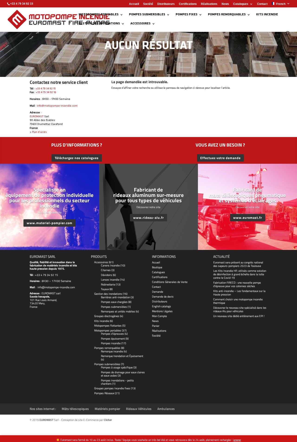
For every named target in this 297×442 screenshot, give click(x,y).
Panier (155, 326)
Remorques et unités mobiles (118, 311)
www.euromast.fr (247, 217)
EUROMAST (37, 116)
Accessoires (140, 23)
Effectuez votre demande (220, 157)
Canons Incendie (110, 265)
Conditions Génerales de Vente (169, 282)
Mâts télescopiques (75, 408)
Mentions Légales (162, 311)
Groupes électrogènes (106, 316)
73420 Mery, (37, 303)
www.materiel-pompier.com (49, 222)
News (225, 4)
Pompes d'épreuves (112, 333)
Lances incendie (110, 279)
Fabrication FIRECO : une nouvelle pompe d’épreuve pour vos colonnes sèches (237, 284)
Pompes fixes (186, 14)
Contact (262, 4)
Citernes (106, 270)
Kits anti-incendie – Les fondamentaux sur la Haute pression (239, 293)
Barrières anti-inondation (115, 297)
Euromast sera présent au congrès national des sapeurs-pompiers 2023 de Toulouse (238, 264)
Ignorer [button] (237, 440)
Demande (157, 291)
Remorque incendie (112, 351)
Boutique (157, 267)
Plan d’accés (39, 132)
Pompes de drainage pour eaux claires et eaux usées (123, 374)
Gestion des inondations (99, 23)
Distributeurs (166, 4)
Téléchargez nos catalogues (77, 157)
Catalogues (240, 4)
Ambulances (166, 408)
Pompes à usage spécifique (117, 367)
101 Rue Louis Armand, (43, 300)
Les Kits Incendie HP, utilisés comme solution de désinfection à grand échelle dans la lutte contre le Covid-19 (239, 274)
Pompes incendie (111, 343)
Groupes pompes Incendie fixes (112, 388)
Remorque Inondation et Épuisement (122, 356)
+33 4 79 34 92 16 (46, 92)
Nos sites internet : (43, 408)
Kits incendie (267, 14)
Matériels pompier (107, 408)
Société (148, 4)
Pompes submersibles (147, 14)
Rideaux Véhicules (139, 408)
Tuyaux (105, 289)
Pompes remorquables (227, 14)
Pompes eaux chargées (114, 302)
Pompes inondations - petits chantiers (117, 382)
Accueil (134, 4)
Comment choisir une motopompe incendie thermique (238, 301)
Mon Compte (159, 316)
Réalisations (209, 4)
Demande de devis (163, 296)
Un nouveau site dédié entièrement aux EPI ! (239, 316)
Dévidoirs (106, 275)
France (33, 306)
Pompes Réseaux (104, 393)
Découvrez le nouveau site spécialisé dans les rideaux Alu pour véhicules (239, 309)
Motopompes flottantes (108, 325)
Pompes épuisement (113, 338)
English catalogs (161, 306)
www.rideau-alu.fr (148, 217)
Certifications (188, 4)
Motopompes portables (99, 14)
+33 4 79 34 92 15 (46, 88)
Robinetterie (108, 284)
